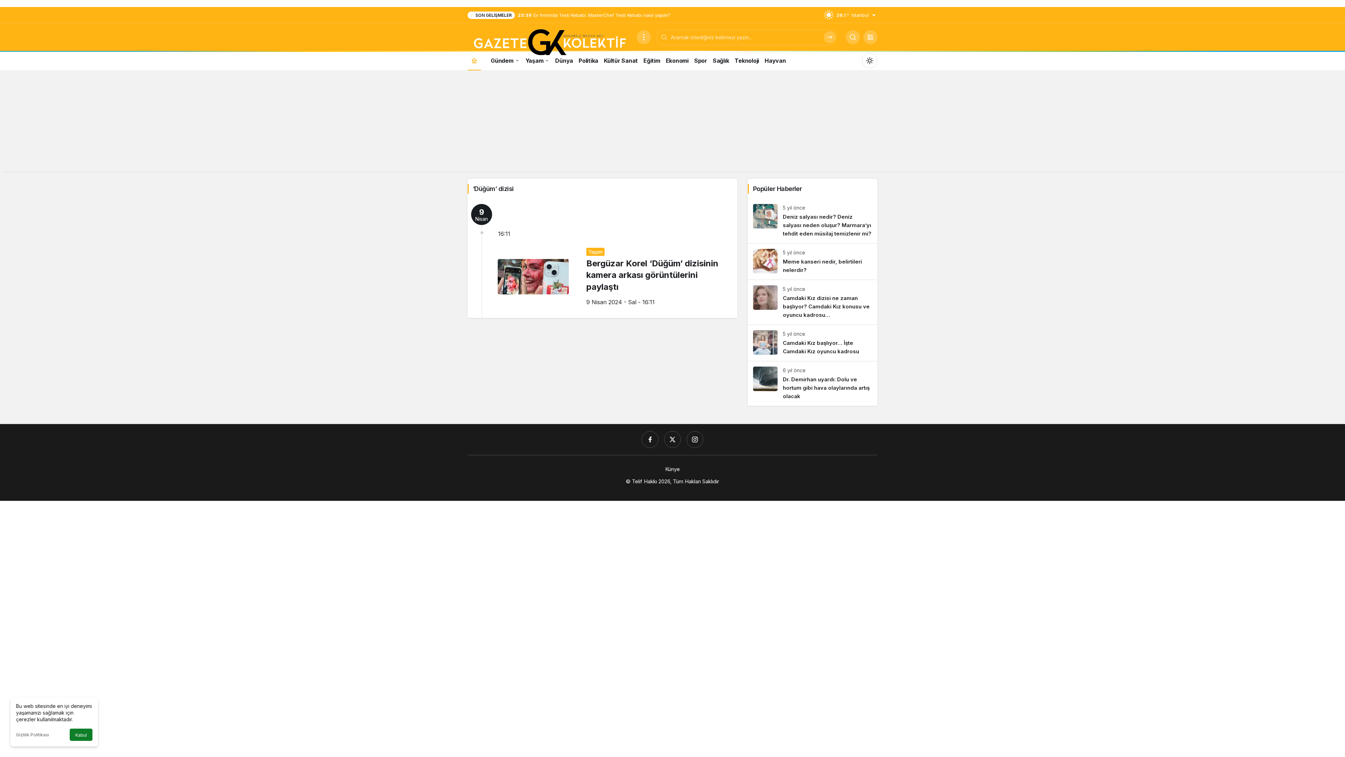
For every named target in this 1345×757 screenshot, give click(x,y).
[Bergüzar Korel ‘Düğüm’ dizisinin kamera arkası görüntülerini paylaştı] (602, 258)
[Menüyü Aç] (644, 37)
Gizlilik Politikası (32, 734)
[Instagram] (695, 439)
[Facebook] (650, 439)
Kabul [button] (81, 735)
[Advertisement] (672, 123)
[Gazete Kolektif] (549, 42)
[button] (870, 37)
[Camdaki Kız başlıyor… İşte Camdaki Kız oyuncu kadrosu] (812, 343)
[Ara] (830, 37)
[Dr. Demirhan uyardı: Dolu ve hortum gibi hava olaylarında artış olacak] (812, 383)
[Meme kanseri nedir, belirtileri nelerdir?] (812, 262)
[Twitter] (672, 439)
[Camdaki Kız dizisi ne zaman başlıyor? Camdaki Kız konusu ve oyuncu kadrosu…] (812, 302)
